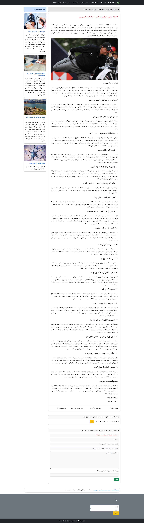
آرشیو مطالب (102, 3)
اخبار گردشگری (75, 3)
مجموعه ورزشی (93, 3)
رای (92, 422)
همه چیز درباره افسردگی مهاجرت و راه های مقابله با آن (36, 74)
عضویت (116, 513)
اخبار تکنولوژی (84, 3)
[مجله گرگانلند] (114, 3)
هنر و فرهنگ (66, 3)
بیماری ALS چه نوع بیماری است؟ (37, 163)
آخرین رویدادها (57, 3)
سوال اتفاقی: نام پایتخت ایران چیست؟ (108, 471)
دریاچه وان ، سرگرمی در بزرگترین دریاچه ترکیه (35, 118)
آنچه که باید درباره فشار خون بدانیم (36, 31)
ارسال (116, 479)
